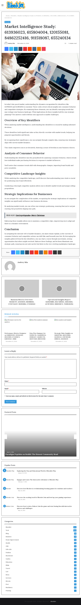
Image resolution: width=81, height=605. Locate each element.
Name (7, 381)
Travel (8, 568)
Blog (7, 533)
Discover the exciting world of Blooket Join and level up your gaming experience (44, 497)
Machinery (9, 587)
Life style (9, 549)
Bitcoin (8, 581)
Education (9, 562)
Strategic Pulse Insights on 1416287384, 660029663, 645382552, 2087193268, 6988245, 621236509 (63, 336)
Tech (7, 530)
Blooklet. (53, 601)
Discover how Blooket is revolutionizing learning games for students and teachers (44, 488)
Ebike (7, 565)
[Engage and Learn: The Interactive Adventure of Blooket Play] (10, 482)
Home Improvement (12, 540)
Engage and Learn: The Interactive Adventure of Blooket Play (37, 480)
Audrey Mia (11, 43)
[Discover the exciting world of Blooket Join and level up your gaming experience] (10, 500)
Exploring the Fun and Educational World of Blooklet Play (36, 471)
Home (8, 15)
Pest (7, 584)
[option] (40, 437)
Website (44, 388)
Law (7, 571)
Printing (8, 590)
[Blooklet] (15, 5)
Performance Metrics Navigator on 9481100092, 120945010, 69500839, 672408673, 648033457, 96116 (15, 336)
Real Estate (9, 555)
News (7, 575)
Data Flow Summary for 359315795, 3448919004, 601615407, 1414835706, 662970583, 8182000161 (38, 336)
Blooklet (13, 15)
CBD (7, 546)
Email (7, 388)
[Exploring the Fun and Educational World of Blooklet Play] (10, 473)
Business (8, 536)
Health (8, 543)
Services (8, 578)
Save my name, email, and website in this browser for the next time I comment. (30, 396)
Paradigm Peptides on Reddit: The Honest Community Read (32, 454)
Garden (8, 559)
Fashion (8, 552)
